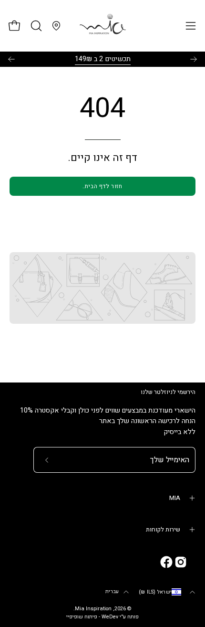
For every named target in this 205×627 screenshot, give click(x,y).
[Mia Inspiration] (102, 25)
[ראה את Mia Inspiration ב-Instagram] (181, 562)
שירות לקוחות (163, 529)
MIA (174, 498)
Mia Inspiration (93, 609)
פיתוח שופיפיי (81, 617)
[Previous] (11, 59)
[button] (35, 25)
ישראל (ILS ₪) (155, 592)
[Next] (193, 59)
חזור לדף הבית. (102, 186)
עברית (112, 591)
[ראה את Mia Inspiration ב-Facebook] (166, 562)
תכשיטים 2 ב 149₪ (103, 59)
